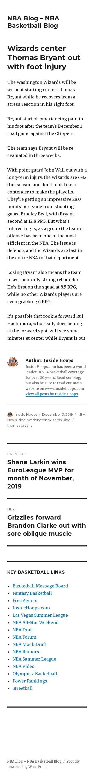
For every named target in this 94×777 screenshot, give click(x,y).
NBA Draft (23, 629)
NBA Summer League (34, 659)
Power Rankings (30, 681)
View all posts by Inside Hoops (52, 394)
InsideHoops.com (31, 607)
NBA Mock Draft (29, 644)
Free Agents (25, 600)
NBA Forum (24, 637)
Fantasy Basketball (32, 593)
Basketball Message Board (40, 585)
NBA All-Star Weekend (35, 622)
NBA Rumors (26, 651)
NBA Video (23, 666)
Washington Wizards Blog (48, 420)
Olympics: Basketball (35, 673)
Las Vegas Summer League (40, 615)
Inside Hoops (26, 414)
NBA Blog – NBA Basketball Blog (33, 22)
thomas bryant (19, 425)
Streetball (23, 688)
